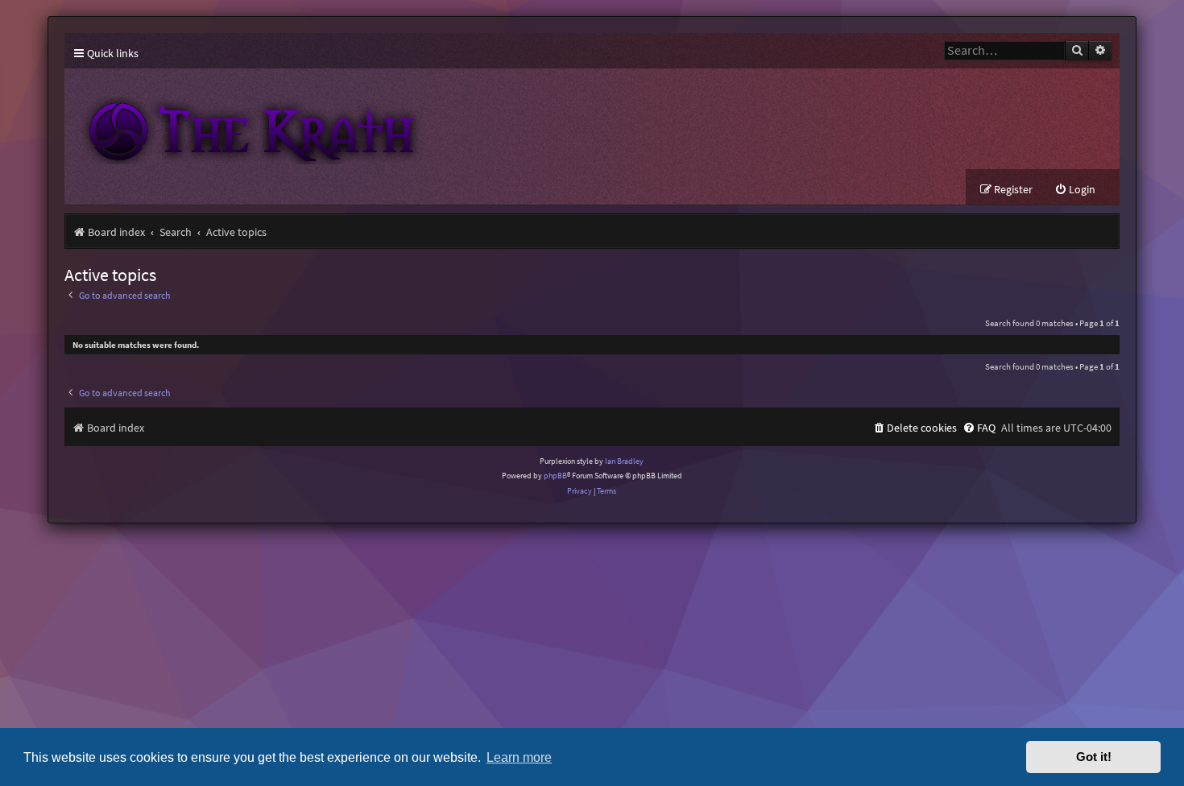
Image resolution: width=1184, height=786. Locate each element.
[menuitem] (1074, 189)
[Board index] (362, 118)
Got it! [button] (1094, 757)
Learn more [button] (519, 757)
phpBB (555, 475)
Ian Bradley (624, 461)
